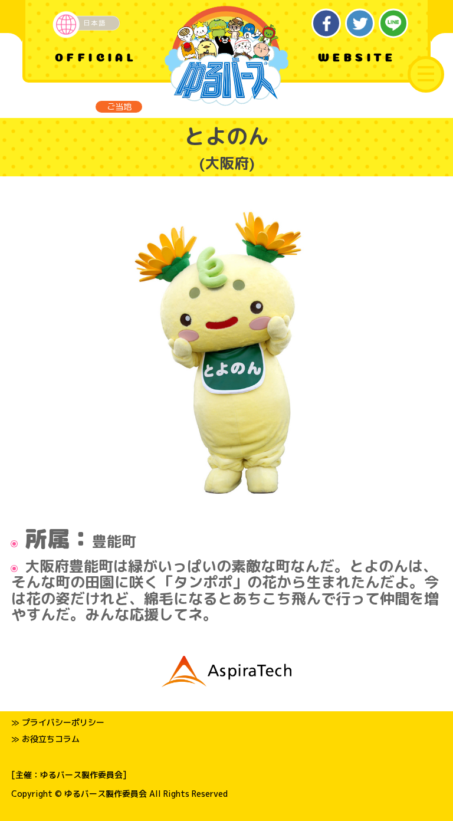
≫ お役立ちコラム (45, 738)
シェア (326, 23)
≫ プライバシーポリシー (57, 722)
